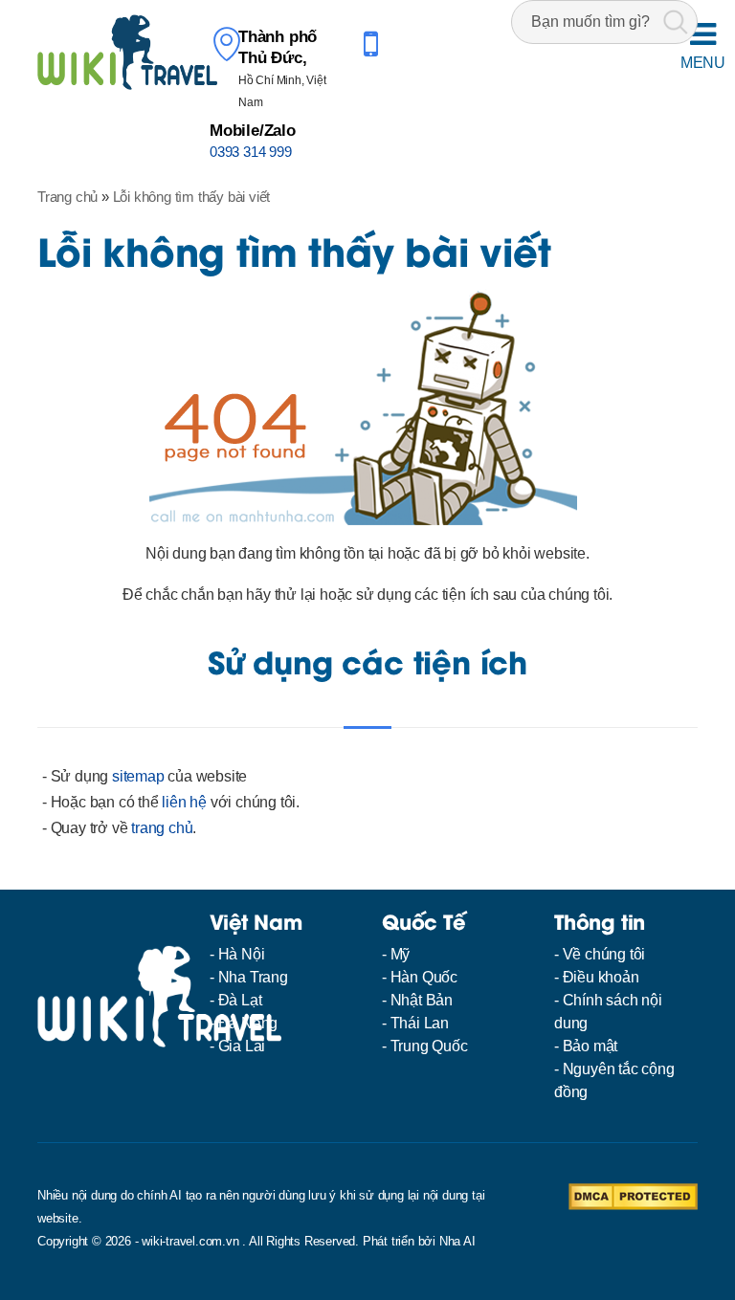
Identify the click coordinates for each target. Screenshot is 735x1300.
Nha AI (457, 1241)
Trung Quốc (429, 1046)
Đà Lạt (240, 1000)
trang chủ (161, 828)
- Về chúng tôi (599, 954)
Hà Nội (241, 954)
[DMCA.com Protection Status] (633, 1195)
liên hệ (184, 802)
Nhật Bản (421, 1000)
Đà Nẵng (248, 1023)
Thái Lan (419, 1023)
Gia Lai (242, 1046)
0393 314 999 (251, 151)
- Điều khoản (596, 977)
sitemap (138, 776)
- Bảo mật (585, 1046)
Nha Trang (253, 977)
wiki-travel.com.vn (190, 1241)
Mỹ (400, 954)
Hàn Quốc (423, 977)
